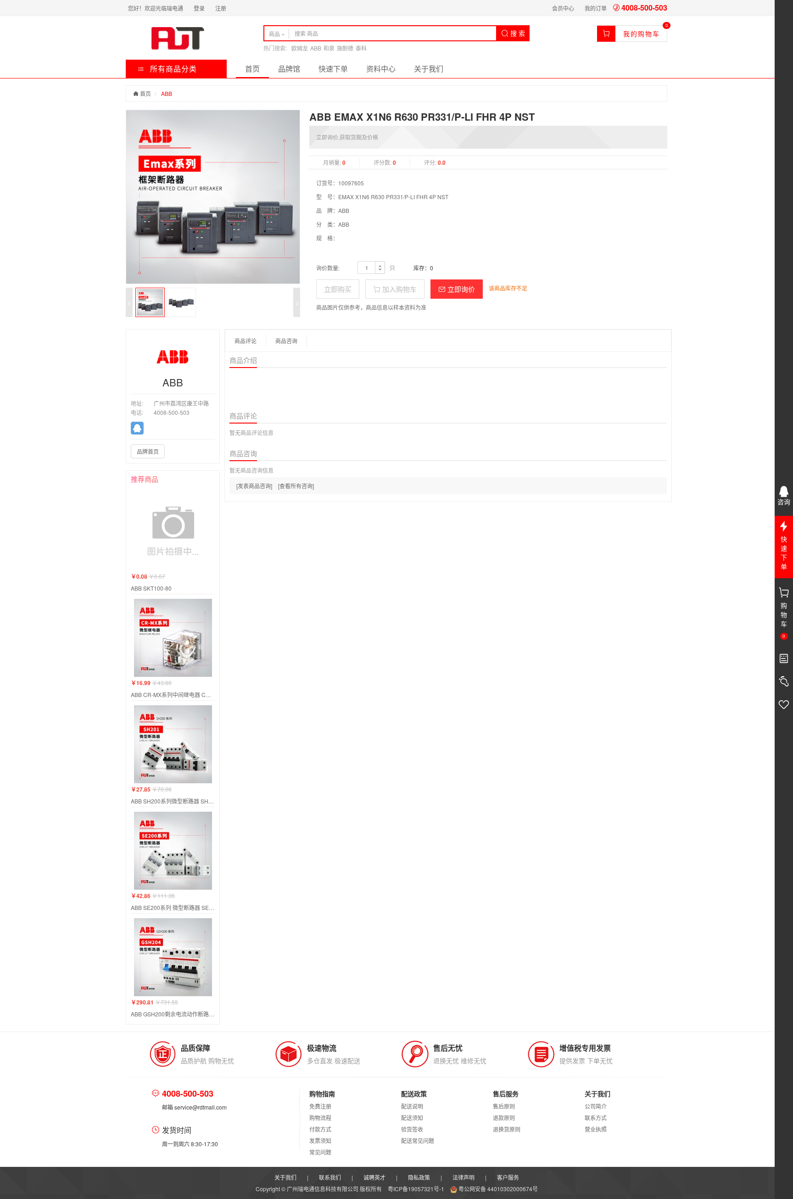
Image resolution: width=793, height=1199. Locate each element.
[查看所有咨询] (296, 486)
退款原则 (504, 1117)
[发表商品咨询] (254, 486)
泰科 (361, 48)
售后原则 (504, 1106)
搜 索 (516, 33)
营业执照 (596, 1129)
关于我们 (428, 68)
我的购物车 (641, 33)
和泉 (329, 48)
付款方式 (320, 1129)
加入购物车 (398, 289)
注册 (220, 8)
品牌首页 (148, 451)
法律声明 (463, 1177)
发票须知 (320, 1140)
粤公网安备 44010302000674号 (497, 1189)
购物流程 (320, 1117)
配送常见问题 (417, 1140)
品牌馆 (289, 68)
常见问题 (320, 1152)
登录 (199, 8)
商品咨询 (286, 341)
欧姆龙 (299, 48)
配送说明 (412, 1106)
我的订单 (596, 8)
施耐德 (345, 48)
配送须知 (412, 1117)
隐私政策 (419, 1177)
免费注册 (320, 1106)
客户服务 (508, 1177)
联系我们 (330, 1177)
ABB (315, 48)
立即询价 (460, 289)
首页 (252, 68)
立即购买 (338, 289)
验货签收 (412, 1129)
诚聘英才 (374, 1177)
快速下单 (333, 68)
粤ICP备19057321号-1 (417, 1189)
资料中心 (381, 68)
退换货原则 (506, 1129)
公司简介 (596, 1106)
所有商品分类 (172, 68)
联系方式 (596, 1117)
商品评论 (246, 341)
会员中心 (563, 8)
